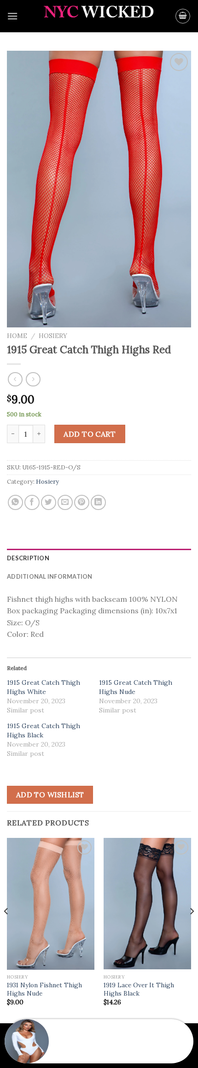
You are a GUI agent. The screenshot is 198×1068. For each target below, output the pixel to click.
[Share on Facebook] (32, 502)
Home (17, 336)
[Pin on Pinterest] (81, 502)
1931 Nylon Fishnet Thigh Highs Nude (44, 989)
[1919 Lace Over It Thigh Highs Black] (147, 904)
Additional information (50, 576)
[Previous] (6, 929)
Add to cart (90, 434)
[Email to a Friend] (65, 502)
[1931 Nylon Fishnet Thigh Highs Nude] (50, 904)
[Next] (191, 929)
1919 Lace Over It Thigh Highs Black (139, 989)
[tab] (99, 558)
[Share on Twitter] (48, 502)
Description (28, 558)
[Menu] (12, 16)
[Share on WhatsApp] (15, 502)
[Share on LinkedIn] (98, 502)
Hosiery (53, 336)
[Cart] (182, 16)
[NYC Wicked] (99, 16)
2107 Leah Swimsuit (86, 1047)
